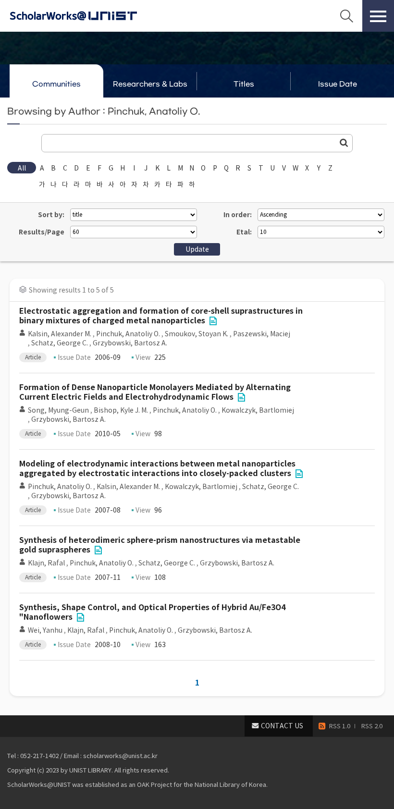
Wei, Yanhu (45, 630)
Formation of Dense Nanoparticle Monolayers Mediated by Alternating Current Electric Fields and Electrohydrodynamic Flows (155, 392)
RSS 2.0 (371, 726)
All (22, 168)
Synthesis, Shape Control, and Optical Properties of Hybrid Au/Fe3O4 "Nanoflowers (152, 612)
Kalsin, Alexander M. (59, 334)
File (213, 321)
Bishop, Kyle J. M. (121, 410)
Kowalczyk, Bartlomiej (258, 410)
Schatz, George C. (59, 343)
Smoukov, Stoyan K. (196, 334)
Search (346, 16)
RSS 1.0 (339, 726)
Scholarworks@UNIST (89, 16)
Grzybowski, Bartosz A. (130, 343)
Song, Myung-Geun (58, 410)
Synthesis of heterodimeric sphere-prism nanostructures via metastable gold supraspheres (159, 545)
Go (344, 142)
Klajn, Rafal (46, 563)
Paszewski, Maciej (261, 334)
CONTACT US (282, 726)
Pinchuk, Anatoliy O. (128, 334)
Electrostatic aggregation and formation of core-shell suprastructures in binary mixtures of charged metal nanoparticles (161, 316)
